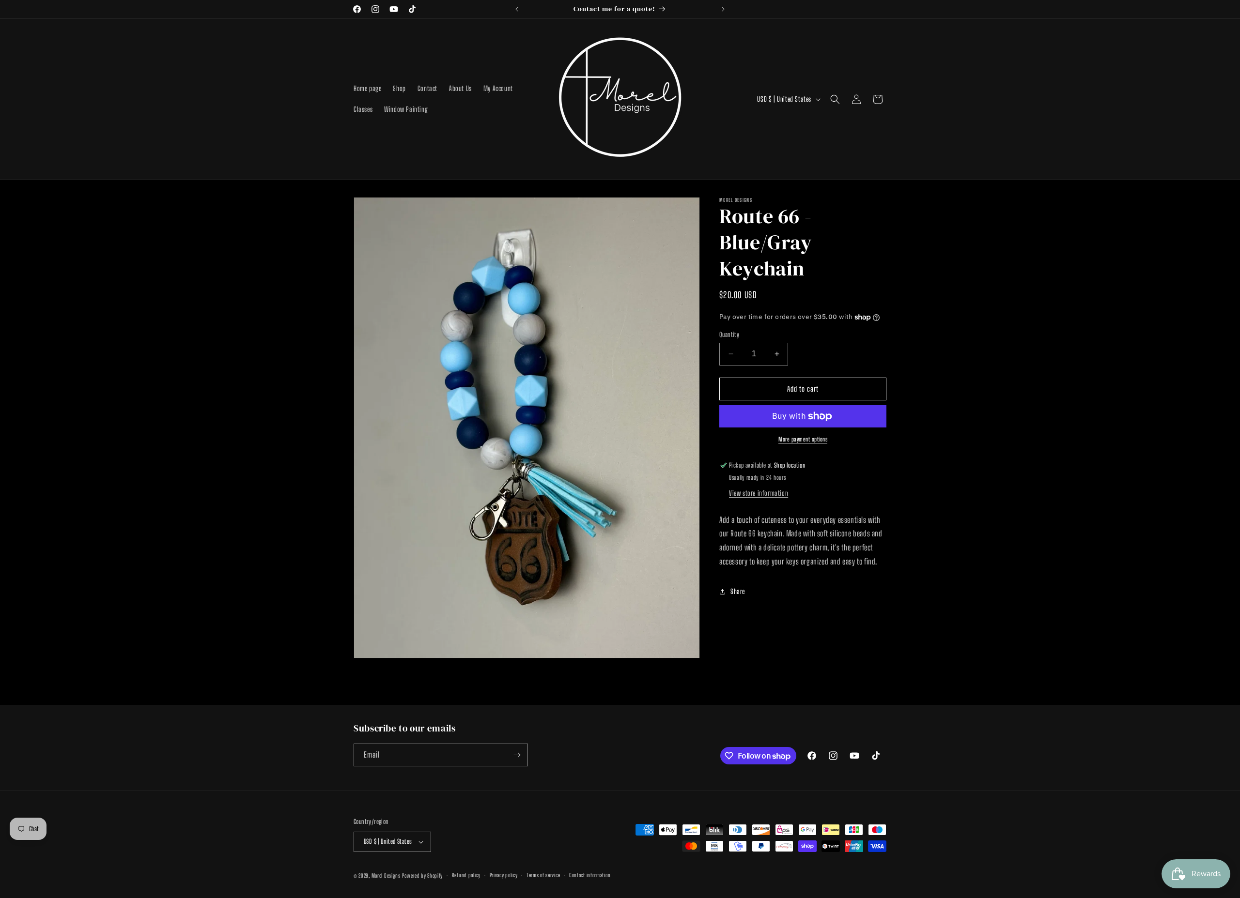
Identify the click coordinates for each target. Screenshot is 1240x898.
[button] (835, 99)
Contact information (589, 875)
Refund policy (466, 875)
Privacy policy (504, 875)
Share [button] (737, 591)
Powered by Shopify (422, 875)
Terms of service (543, 875)
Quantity (729, 334)
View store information (758, 493)
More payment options (802, 439)
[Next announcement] (723, 9)
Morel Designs (386, 875)
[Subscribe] (516, 755)
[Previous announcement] (516, 9)
